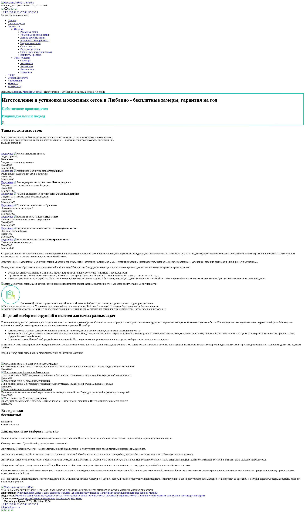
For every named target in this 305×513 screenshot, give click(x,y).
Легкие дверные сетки (32, 37)
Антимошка (26, 66)
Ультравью (26, 72)
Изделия (18, 29)
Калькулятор (14, 86)
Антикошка (26, 63)
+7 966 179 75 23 (29, 12)
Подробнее (7, 153)
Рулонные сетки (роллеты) (34, 40)
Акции (11, 75)
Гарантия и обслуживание (85, 492)
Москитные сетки (32, 91)
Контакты (13, 83)
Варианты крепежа (30, 54)
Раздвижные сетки (30, 43)
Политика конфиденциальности (117, 492)
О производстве (16, 23)
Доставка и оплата (18, 77)
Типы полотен (22, 57)
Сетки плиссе (27, 46)
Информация (15, 80)
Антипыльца (27, 69)
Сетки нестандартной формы (36, 52)
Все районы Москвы (146, 492)
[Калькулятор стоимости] (16, 9)
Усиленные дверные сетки (34, 34)
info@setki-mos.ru (10, 507)
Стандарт (25, 60)
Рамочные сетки (29, 32)
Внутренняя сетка (30, 49)
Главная (12, 20)
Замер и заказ (42, 492)
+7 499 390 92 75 (10, 12)
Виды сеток (14, 26)
